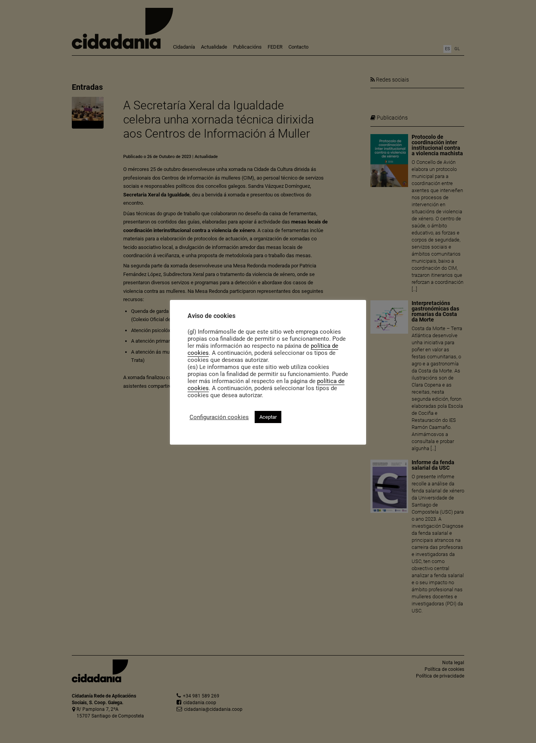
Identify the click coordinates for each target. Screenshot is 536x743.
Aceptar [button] (268, 417)
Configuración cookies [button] (219, 417)
